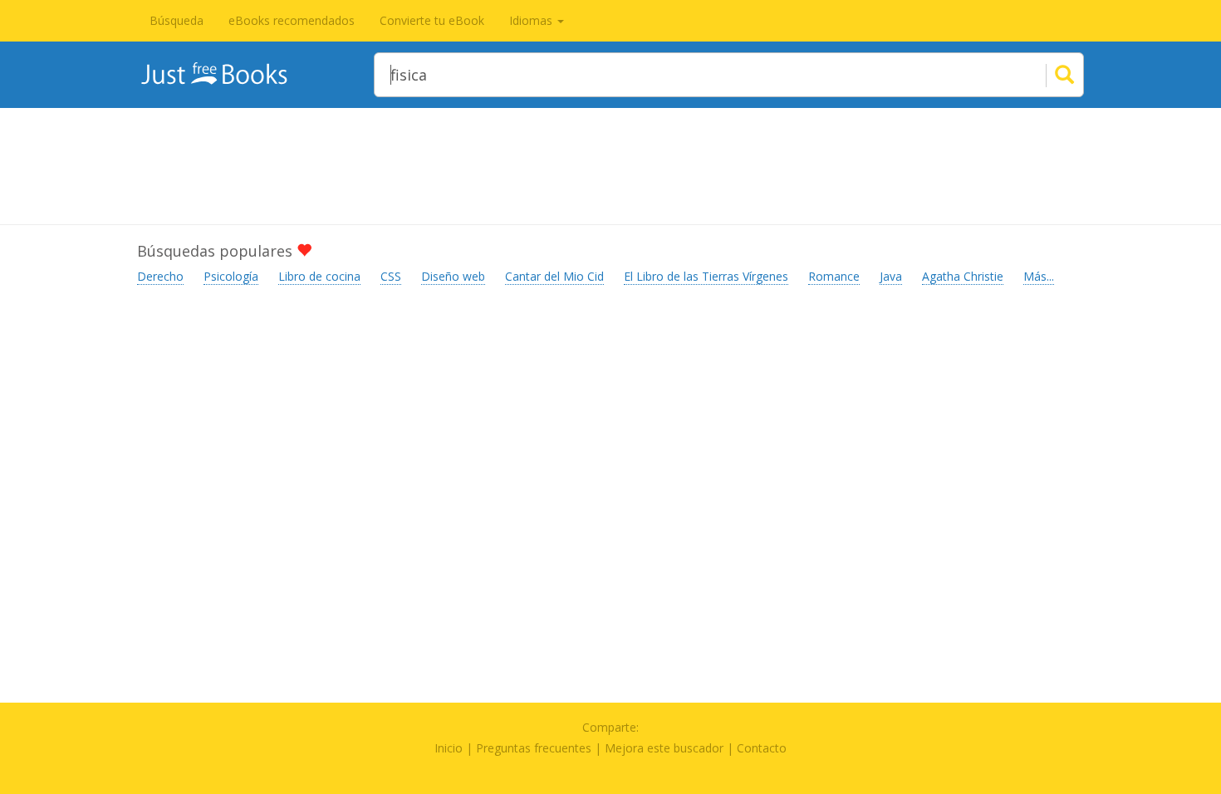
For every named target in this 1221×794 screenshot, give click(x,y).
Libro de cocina (319, 276)
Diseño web (453, 276)
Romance (834, 276)
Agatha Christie (962, 276)
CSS (390, 276)
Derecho (160, 276)
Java (891, 276)
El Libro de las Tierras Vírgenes (706, 276)
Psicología (231, 276)
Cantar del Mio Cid (554, 276)
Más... (1038, 276)
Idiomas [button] (532, 20)
